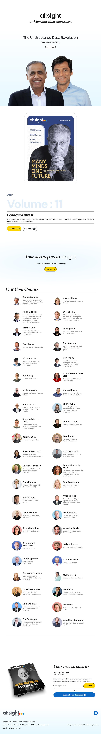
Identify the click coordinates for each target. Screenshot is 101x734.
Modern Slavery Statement (12, 725)
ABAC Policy (26, 725)
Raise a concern (43, 725)
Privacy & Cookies (29, 722)
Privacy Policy (7, 722)
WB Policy (34, 725)
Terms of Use (17, 722)
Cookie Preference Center (11, 728)
